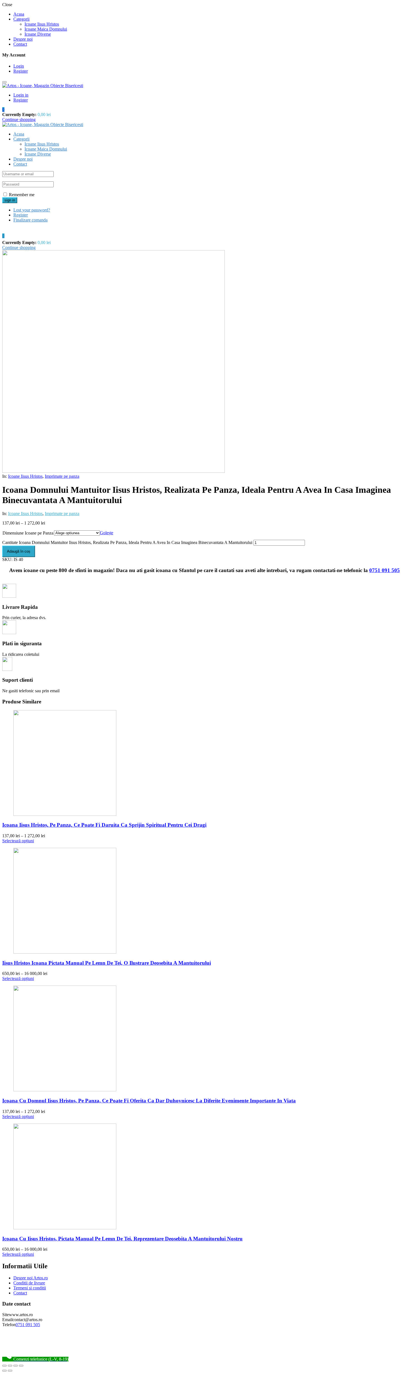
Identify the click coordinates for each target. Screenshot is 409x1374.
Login (18, 66)
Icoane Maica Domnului (45, 29)
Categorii (21, 19)
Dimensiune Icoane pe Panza (28, 533)
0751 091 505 (384, 570)
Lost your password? (31, 210)
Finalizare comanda (30, 220)
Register (20, 71)
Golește (106, 532)
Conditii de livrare (29, 1283)
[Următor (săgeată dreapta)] (10, 1370)
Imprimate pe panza (62, 476)
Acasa (18, 14)
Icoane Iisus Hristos (41, 24)
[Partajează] (10, 1365)
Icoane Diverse (37, 34)
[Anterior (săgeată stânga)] (4, 1370)
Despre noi (23, 39)
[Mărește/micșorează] (21, 1365)
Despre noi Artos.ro (30, 1277)
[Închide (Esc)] (4, 1365)
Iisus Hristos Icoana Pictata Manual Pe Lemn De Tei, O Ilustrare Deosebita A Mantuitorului (106, 963)
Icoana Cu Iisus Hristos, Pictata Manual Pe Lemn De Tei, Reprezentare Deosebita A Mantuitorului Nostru (122, 1239)
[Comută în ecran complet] (15, 1365)
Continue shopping (19, 119)
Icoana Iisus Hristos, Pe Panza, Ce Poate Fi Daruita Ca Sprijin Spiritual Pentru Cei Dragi (104, 825)
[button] (3, 109)
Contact (20, 44)
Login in (20, 95)
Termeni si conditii (29, 1288)
